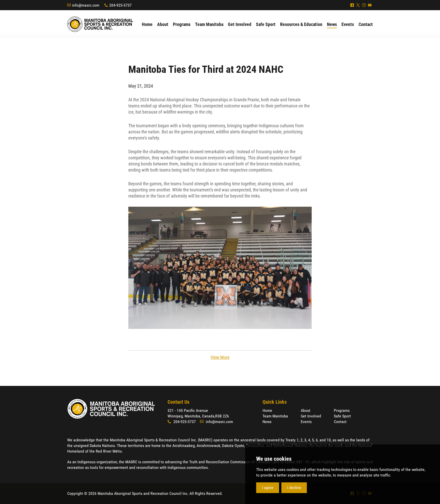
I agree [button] (267, 487)
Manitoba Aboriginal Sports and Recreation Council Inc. (100, 24)
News (267, 421)
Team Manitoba (275, 416)
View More (220, 357)
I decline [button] (294, 487)
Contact (340, 421)
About (305, 410)
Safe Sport (342, 416)
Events (306, 421)
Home (267, 410)
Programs (342, 410)
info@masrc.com (85, 5)
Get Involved (311, 416)
